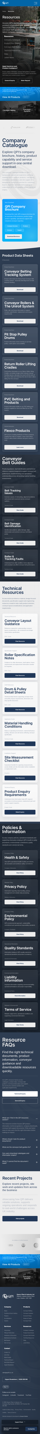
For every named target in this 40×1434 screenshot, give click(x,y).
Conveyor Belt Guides (12, 47)
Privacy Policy (18, 1409)
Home (4, 11)
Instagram (5, 1395)
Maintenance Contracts (10, 1338)
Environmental (27, 1409)
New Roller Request (9, 1362)
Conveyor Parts (27, 1320)
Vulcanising (7, 1330)
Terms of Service (12, 1412)
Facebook (21, 1395)
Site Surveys (7, 1343)
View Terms (20, 1025)
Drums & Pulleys (27, 1316)
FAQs (6, 54)
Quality (34, 1409)
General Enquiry (10, 80)
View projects (20, 1218)
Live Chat (6, 1355)
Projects (6, 1316)
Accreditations (8, 1318)
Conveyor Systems (28, 1313)
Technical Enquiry (20, 1094)
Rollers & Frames (27, 1318)
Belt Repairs (7, 1340)
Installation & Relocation (10, 1335)
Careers (6, 1320)
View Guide (20, 510)
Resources (11, 11)
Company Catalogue (12, 40)
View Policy (20, 873)
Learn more (20, 447)
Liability (4, 1412)
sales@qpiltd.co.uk (7, 1372)
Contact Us (7, 1352)
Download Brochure (13, 236)
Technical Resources (12, 50)
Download (20, 289)
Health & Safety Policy (8, 1409)
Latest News (9, 57)
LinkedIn (13, 1395)
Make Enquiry (20, 812)
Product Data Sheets (12, 43)
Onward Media (24, 1416)
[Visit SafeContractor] (23, 1245)
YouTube (28, 1395)
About (5, 1310)
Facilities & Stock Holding (10, 1313)
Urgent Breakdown (9, 1365)
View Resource (20, 641)
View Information (20, 995)
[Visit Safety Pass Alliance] (10, 1245)
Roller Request (25, 80)
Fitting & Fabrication (9, 1333)
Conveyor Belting (27, 1310)
